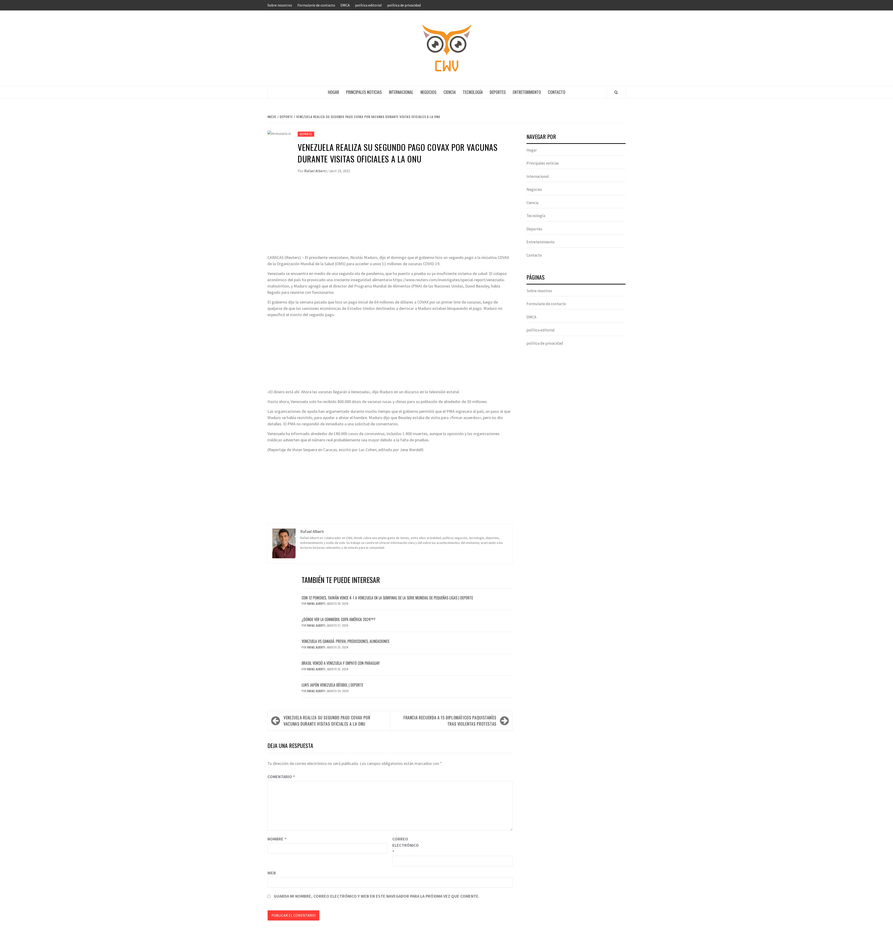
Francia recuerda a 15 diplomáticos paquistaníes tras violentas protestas (449, 720)
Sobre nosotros (279, 5)
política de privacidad (404, 5)
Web (271, 873)
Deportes (498, 92)
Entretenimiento (527, 92)
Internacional (401, 92)
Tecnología (473, 92)
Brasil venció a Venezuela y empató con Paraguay (341, 663)
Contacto (556, 92)
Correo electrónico (404, 845)
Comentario (281, 776)
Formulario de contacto (316, 5)
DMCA (345, 5)
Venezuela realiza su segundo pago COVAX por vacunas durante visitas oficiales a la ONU (326, 720)
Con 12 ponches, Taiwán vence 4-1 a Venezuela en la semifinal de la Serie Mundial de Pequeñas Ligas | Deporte (387, 598)
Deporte (306, 134)
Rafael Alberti (315, 171)
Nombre (276, 839)
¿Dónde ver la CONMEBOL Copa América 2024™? (338, 619)
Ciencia (449, 92)
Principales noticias (364, 92)
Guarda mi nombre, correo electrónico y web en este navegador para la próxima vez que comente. (377, 896)
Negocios (428, 92)
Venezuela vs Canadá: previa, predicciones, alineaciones (345, 641)
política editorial (368, 5)
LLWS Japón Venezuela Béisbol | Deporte (332, 685)
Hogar (333, 92)
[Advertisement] (390, 219)
